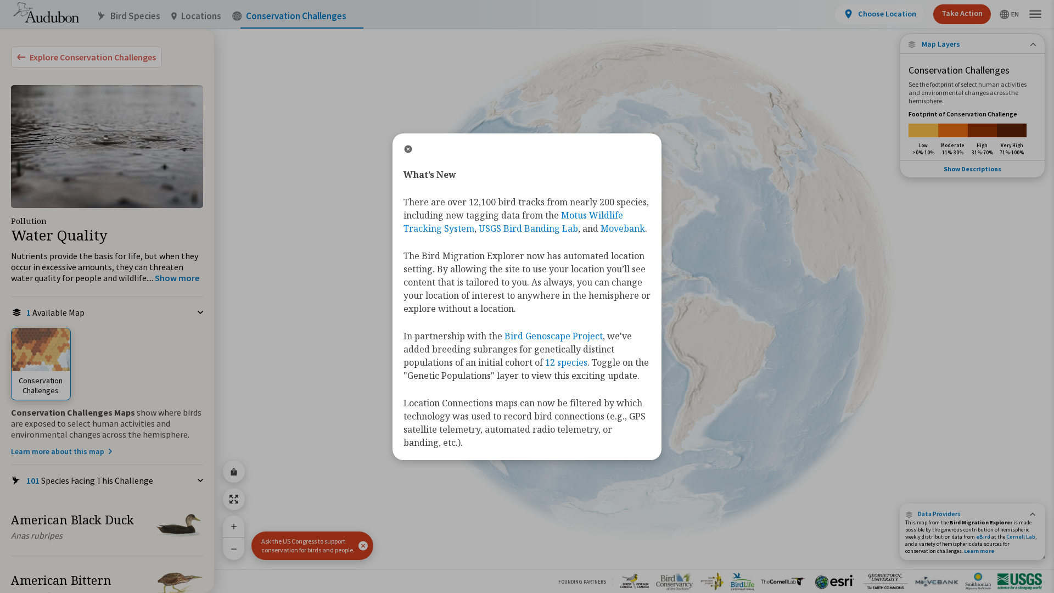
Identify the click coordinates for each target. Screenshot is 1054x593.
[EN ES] (1009, 14)
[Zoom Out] (234, 549)
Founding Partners (582, 582)
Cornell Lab (1020, 536)
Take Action (962, 13)
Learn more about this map (57, 451)
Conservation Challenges (296, 16)
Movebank (623, 228)
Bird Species (135, 16)
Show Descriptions (972, 169)
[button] (363, 546)
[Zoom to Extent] (234, 499)
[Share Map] (234, 472)
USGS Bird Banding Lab (528, 228)
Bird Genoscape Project (553, 336)
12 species (566, 362)
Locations (201, 16)
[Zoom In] (234, 527)
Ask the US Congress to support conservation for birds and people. (308, 545)
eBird (983, 536)
